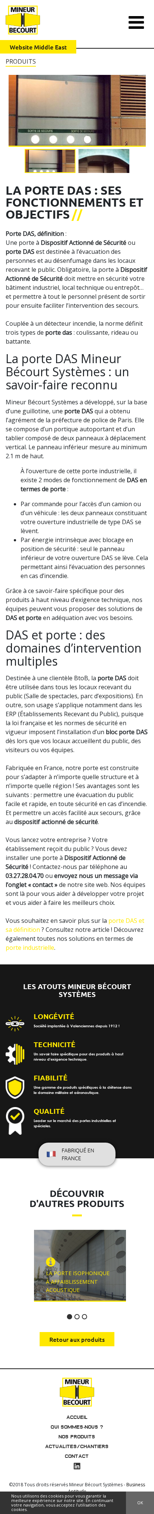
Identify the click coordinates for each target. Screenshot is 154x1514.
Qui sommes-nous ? (77, 1427)
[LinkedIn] (77, 1467)
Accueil (77, 1417)
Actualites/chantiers (77, 1446)
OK (140, 1502)
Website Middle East (38, 47)
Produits (21, 61)
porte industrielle (30, 947)
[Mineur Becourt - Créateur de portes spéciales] (23, 20)
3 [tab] (84, 1316)
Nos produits (77, 1436)
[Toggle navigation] (136, 19)
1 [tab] (69, 1316)
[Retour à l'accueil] (77, 1391)
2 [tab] (77, 1316)
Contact (77, 1456)
